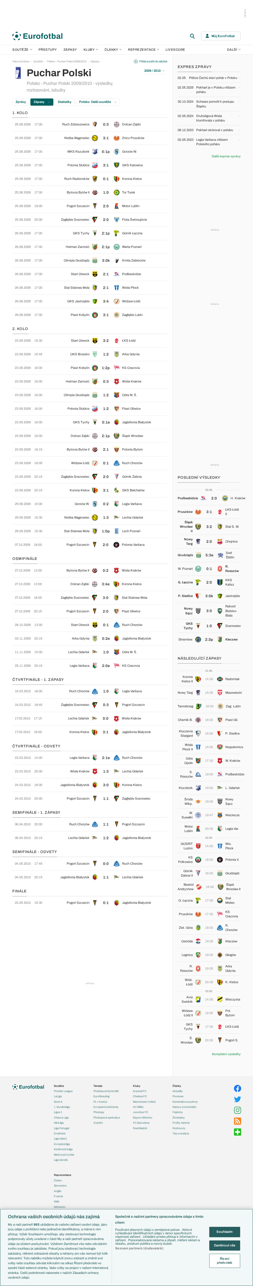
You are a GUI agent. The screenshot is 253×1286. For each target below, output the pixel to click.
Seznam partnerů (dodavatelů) (139, 1248)
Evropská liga (62, 1144)
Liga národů (61, 1159)
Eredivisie (59, 1133)
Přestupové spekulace (106, 1117)
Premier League (63, 1091)
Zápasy (70, 49)
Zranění (98, 1122)
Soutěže (20, 49)
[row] (90, 124)
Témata (97, 1085)
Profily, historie (181, 1122)
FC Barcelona (141, 1122)
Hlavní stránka (20, 61)
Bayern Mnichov (142, 1117)
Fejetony (177, 1112)
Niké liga (59, 1122)
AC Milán (138, 1106)
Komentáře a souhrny (185, 1101)
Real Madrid (140, 1128)
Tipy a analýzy (180, 1133)
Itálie (56, 1201)
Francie (58, 1196)
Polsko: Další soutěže (95, 102)
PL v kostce (100, 1101)
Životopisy (178, 1117)
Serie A (58, 1101)
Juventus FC (140, 1112)
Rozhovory (179, 1128)
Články (176, 1085)
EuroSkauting (101, 1096)
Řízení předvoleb (224, 1260)
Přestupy (48, 49)
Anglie (57, 1191)
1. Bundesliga (62, 1106)
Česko (58, 1180)
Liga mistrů (60, 1138)
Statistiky (64, 102)
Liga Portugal (61, 1128)
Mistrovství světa (64, 1154)
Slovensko (60, 1185)
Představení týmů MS (106, 1091)
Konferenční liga (63, 1149)
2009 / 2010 (152, 70)
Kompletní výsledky (226, 1054)
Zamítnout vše (224, 1245)
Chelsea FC (140, 1096)
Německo (59, 1206)
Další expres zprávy (226, 156)
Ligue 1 (58, 1112)
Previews (178, 1096)
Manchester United (144, 1101)
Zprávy (21, 102)
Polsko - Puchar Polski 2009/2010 (66, 61)
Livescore (175, 49)
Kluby (89, 49)
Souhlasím (224, 1232)
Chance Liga (61, 1117)
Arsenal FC (140, 1091)
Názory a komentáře (184, 1106)
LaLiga (58, 1096)
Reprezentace (142, 49)
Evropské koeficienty (106, 1106)
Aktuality (177, 1091)
